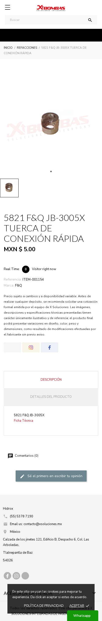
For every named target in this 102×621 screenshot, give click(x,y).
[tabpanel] (51, 125)
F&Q (18, 285)
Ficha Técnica (23, 420)
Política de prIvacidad (44, 606)
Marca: (9, 285)
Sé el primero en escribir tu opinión (54, 476)
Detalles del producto (51, 397)
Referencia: (13, 279)
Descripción (51, 379)
